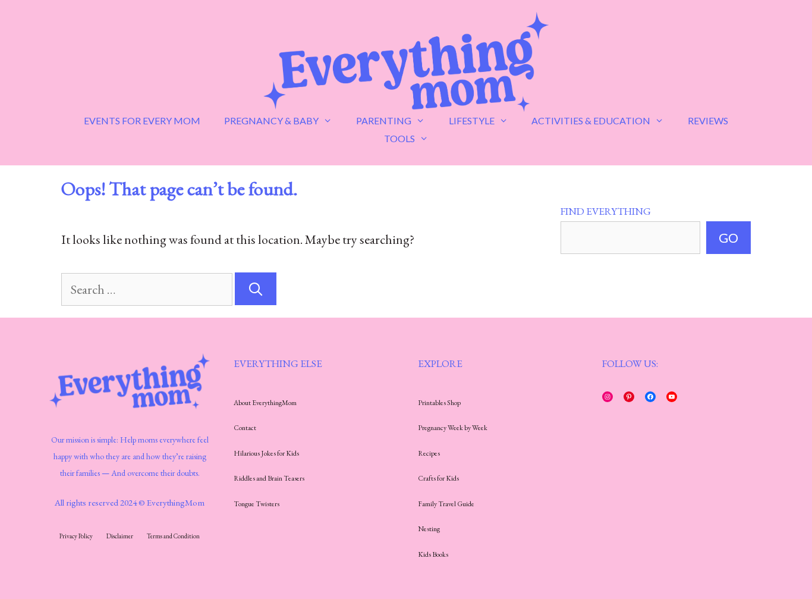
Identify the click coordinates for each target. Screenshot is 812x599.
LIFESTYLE (472, 120)
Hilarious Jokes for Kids (266, 453)
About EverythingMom (265, 402)
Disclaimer (119, 536)
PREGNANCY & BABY (271, 120)
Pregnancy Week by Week (452, 427)
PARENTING (383, 120)
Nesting (429, 529)
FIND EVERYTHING (606, 211)
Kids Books (433, 554)
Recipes (429, 453)
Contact (245, 427)
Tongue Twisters (256, 504)
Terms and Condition (173, 536)
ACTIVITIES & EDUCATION (590, 120)
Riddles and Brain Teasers (269, 478)
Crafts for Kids (438, 478)
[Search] (255, 288)
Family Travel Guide (446, 504)
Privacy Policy (76, 536)
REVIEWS (708, 120)
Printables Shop (439, 402)
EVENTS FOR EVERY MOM (142, 120)
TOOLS (399, 138)
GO (728, 238)
